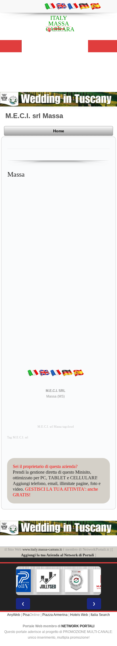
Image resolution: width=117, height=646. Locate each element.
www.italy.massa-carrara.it (42, 549)
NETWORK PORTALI (77, 626)
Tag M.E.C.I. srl (17, 437)
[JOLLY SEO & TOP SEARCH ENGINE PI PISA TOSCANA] (48, 580)
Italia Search (100, 615)
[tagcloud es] (95, 6)
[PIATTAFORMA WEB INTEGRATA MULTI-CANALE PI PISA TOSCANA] (76, 580)
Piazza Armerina (55, 615)
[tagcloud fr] (72, 6)
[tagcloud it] (50, 6)
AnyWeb (13, 615)
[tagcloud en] (61, 6)
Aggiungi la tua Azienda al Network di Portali (57, 555)
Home (58, 131)
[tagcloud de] (84, 6)
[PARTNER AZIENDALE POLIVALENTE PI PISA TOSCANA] (19, 580)
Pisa (26, 615)
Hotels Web (79, 615)
